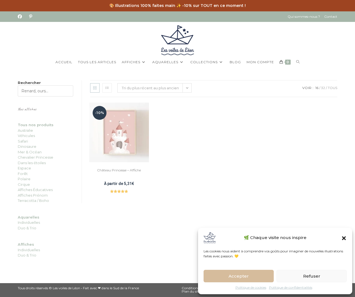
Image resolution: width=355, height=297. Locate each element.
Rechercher (29, 82)
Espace (24, 168)
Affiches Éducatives (35, 189)
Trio (32, 228)
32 (323, 88)
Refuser (311, 276)
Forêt (23, 173)
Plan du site (191, 291)
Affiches (26, 244)
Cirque (24, 184)
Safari (23, 141)
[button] (344, 237)
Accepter (239, 276)
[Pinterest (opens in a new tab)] (31, 16)
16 (316, 88)
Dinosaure (27, 146)
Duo (22, 228)
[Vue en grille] (95, 88)
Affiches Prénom (33, 195)
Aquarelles (28, 217)
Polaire (24, 179)
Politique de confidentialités (290, 287)
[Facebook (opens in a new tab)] (22, 16)
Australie (25, 130)
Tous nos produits (36, 125)
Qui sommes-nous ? (304, 16)
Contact (330, 16)
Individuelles (29, 222)
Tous (332, 88)
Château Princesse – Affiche (119, 170)
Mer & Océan (30, 152)
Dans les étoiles (32, 163)
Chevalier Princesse (35, 157)
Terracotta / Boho (33, 200)
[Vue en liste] (107, 88)
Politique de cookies (250, 287)
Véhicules (26, 135)
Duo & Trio (27, 255)
